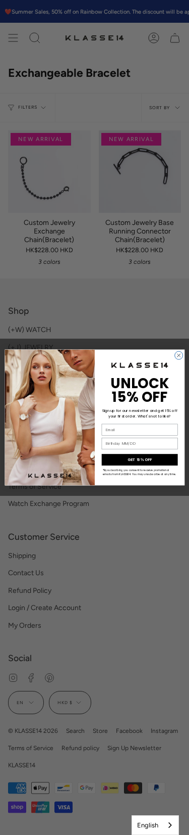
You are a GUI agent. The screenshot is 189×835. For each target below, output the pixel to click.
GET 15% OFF (140, 459)
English (147, 825)
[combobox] (155, 825)
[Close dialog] (178, 355)
